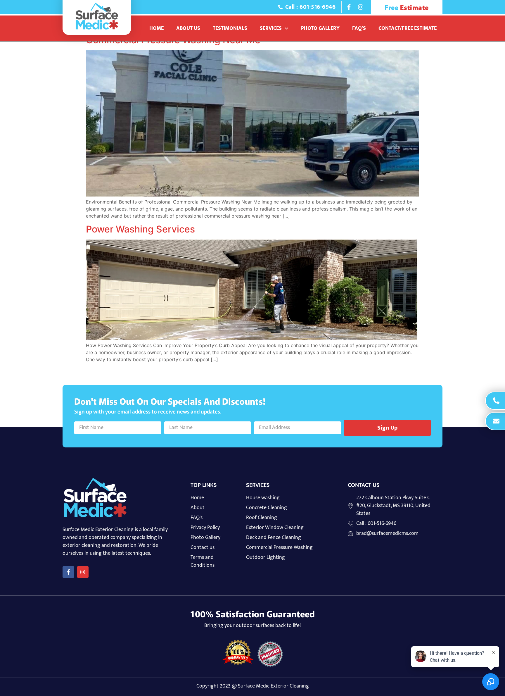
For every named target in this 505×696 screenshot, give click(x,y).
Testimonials (230, 28)
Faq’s (359, 28)
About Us (188, 28)
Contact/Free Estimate (407, 28)
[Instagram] (360, 7)
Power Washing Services (140, 229)
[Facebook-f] (349, 7)
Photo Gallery (320, 28)
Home (156, 28)
